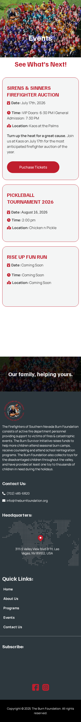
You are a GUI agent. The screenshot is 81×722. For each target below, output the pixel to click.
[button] (74, 13)
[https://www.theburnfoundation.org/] (41, 410)
